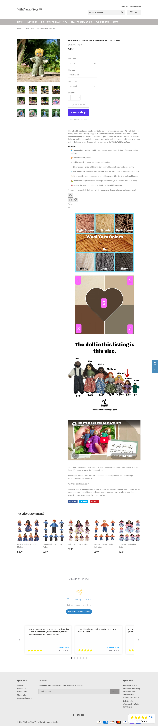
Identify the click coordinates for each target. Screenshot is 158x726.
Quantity (71, 93)
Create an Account (135, 7)
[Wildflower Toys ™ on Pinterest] (78, 715)
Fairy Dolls (32, 22)
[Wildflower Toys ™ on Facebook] (74, 715)
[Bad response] (75, 200)
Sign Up (115, 691)
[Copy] (70, 195)
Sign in (123, 7)
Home (20, 22)
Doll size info (128, 701)
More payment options (78, 119)
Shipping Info (22, 695)
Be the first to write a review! (79, 611)
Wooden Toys (102, 22)
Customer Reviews (24, 698)
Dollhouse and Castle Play (54, 22)
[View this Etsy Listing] (64, 650)
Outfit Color (72, 81)
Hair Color (72, 59)
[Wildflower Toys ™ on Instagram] (82, 715)
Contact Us (21, 689)
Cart (135, 12)
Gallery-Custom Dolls (131, 698)
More (115, 22)
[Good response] (70, 200)
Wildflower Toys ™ (29, 9)
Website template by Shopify (48, 722)
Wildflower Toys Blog (131, 685)
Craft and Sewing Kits (81, 22)
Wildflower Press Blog (131, 689)
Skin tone (71, 70)
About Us (20, 685)
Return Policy (22, 692)
